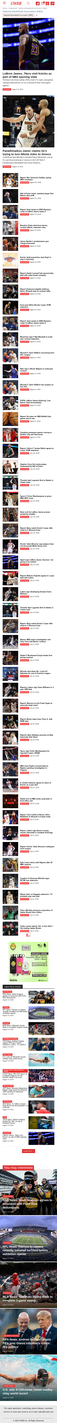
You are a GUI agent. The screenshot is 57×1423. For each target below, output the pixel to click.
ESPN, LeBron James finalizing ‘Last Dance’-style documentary (35, 402)
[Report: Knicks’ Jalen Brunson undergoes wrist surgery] (10, 849)
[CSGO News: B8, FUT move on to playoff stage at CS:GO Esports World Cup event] (41, 1075)
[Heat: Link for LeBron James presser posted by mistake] (10, 515)
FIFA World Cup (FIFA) (10, 1038)
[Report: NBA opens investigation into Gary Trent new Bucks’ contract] (10, 642)
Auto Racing (7, 991)
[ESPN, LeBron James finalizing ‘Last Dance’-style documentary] (10, 403)
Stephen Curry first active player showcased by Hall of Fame (33, 465)
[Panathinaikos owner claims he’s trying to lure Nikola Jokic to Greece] (28, 121)
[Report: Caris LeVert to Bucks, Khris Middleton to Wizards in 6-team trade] (10, 817)
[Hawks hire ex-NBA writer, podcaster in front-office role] (10, 801)
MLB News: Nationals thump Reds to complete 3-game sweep (15, 1026)
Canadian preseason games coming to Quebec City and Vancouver (36, 433)
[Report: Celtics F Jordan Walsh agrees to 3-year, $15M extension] (10, 451)
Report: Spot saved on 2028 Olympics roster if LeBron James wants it (35, 211)
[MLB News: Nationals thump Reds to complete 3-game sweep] (41, 1028)
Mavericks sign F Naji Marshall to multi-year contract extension (36, 338)
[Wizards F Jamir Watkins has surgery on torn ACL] (10, 387)
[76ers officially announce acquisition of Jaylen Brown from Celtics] (10, 913)
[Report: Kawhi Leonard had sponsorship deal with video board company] (10, 276)
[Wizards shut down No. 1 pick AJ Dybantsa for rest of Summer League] (10, 674)
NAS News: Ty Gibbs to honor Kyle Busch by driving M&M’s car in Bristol (15, 1105)
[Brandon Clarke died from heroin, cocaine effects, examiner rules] (10, 228)
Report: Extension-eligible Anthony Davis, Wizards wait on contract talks (35, 290)
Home (5, 8)
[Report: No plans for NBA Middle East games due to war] (10, 419)
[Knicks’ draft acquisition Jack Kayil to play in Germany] (10, 260)
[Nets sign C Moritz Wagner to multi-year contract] (10, 371)
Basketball (13, 8)
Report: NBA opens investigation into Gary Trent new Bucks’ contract (35, 641)
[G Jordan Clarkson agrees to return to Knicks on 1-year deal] (10, 785)
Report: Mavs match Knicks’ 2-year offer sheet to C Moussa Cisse (36, 529)
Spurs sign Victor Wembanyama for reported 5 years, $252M (34, 752)
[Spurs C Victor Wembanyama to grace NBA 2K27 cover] (10, 499)
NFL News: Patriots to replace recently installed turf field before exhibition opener (15, 1011)
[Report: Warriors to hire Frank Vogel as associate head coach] (10, 706)
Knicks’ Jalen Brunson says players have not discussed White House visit (37, 545)
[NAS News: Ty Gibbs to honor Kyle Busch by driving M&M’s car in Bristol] (41, 1107)
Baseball (6, 1023)
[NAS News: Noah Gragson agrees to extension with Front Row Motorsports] (41, 997)
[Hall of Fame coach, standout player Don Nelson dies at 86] (10, 196)
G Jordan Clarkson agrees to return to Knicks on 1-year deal (35, 784)
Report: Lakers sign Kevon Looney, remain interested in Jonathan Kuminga (36, 832)
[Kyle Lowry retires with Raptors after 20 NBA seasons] (10, 865)
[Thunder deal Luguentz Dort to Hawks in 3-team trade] (10, 483)
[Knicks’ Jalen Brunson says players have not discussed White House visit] (10, 546)
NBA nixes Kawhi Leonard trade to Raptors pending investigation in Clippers (34, 768)
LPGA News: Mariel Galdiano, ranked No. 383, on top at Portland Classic (14, 1121)
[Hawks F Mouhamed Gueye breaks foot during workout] (10, 658)
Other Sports (7, 1054)
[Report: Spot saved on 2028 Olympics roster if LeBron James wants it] (10, 212)
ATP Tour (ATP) (8, 1086)
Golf (4, 1117)
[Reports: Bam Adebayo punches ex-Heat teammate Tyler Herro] (10, 738)
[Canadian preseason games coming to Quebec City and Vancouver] (10, 435)
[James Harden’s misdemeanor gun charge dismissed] (10, 244)
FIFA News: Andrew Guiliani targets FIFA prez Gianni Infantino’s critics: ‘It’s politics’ (14, 1043)
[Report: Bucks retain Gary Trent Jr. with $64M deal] (10, 722)
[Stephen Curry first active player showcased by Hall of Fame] (10, 467)
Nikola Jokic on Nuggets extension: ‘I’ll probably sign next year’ (36, 895)
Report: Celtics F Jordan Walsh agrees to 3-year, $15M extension (37, 449)
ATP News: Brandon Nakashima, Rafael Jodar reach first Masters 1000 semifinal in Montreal (15, 1090)
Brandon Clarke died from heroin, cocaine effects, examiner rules (34, 226)
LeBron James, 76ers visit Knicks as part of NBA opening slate (27, 75)
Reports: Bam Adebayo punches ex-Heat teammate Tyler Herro (36, 736)
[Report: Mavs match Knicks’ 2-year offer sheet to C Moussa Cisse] (10, 530)
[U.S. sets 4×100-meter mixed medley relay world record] (41, 1060)
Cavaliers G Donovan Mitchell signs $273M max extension (34, 879)
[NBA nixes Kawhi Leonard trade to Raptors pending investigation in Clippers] (10, 769)
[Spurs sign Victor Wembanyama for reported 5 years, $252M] (10, 753)
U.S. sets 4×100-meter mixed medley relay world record (14, 1058)
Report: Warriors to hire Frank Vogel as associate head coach (36, 704)
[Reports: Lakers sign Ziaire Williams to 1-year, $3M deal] (10, 690)
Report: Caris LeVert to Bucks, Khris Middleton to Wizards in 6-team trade (35, 816)
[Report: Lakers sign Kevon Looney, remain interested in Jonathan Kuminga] (10, 833)
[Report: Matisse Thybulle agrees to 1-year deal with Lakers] (10, 578)
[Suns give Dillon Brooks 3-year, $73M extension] (10, 308)
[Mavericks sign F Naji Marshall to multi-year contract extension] (10, 339)
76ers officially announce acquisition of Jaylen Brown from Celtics (36, 911)
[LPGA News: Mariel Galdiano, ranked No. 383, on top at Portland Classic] (41, 1122)
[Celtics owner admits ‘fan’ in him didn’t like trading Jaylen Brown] (10, 929)
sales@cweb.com (46, 1412)
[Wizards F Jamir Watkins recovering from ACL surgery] (10, 355)
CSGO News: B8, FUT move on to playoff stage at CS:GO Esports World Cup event (15, 1075)
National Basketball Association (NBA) (18, 15)
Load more (27, 1151)
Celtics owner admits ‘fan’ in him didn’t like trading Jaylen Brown (36, 927)
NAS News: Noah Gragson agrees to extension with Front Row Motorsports (14, 996)
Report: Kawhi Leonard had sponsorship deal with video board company (36, 274)
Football (6, 1007)
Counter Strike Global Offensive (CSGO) (13, 1070)
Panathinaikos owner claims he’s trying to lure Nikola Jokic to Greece (27, 152)
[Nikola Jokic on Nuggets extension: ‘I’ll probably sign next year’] (10, 897)
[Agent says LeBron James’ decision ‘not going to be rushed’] (10, 562)
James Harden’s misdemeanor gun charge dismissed (34, 242)
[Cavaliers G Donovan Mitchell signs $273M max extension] (10, 881)
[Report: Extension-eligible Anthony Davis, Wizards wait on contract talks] (10, 291)
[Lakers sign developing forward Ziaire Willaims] (10, 594)
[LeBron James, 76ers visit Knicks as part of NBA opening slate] (28, 44)
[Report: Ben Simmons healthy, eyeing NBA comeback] (10, 180)
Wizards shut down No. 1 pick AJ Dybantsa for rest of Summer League (35, 672)
